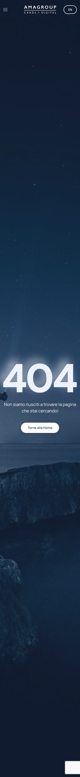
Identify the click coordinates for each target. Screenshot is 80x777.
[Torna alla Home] (40, 9)
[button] (5, 9)
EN (70, 9)
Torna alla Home (40, 427)
